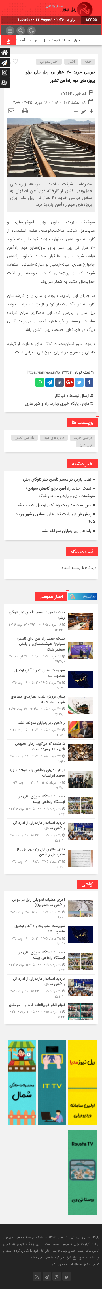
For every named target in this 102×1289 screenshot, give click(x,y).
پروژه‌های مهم (54, 438)
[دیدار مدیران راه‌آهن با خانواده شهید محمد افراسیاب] (51, 779)
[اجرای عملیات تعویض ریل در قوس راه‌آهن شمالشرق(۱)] (51, 909)
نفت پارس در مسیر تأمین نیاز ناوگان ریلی (57, 479)
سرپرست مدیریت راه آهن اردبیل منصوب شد (54, 505)
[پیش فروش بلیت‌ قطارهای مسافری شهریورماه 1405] (51, 705)
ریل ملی (86, 444)
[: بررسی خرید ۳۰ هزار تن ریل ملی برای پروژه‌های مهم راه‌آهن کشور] (11, 111)
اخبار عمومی (49, 62)
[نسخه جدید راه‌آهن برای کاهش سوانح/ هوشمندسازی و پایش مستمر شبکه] (51, 650)
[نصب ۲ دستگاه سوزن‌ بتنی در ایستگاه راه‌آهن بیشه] (51, 805)
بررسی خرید (83, 438)
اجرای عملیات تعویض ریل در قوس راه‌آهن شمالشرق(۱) (47, 40)
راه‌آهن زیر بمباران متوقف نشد (66, 531)
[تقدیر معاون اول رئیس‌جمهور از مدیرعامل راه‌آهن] (51, 857)
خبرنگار (60, 396)
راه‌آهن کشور (24, 438)
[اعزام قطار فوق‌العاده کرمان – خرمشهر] (51, 1010)
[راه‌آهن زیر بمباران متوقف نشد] (51, 729)
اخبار (71, 62)
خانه (88, 62)
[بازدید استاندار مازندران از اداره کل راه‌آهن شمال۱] (51, 832)
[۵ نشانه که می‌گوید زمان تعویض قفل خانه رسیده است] (51, 753)
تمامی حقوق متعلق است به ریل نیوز (74, 1264)
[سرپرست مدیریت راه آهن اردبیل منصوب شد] (51, 679)
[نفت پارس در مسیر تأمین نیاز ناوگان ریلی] (51, 621)
